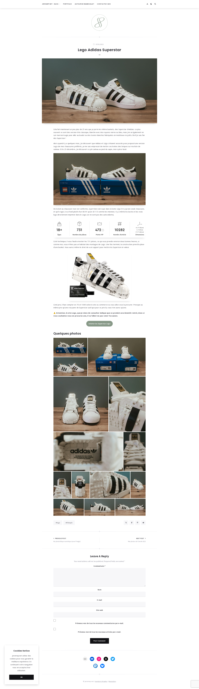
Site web (99, 610)
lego (58, 523)
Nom (99, 590)
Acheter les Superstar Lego (99, 324)
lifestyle (69, 523)
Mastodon (112, 681)
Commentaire (99, 566)
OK (21, 677)
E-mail (99, 600)
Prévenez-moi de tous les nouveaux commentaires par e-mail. (99, 623)
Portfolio (67, 4)
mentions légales (101, 681)
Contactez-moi (104, 4)
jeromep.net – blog (50, 4)
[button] (70, 347)
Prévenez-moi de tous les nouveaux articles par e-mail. (99, 632)
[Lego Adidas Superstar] (99, 90)
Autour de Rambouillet (84, 4)
